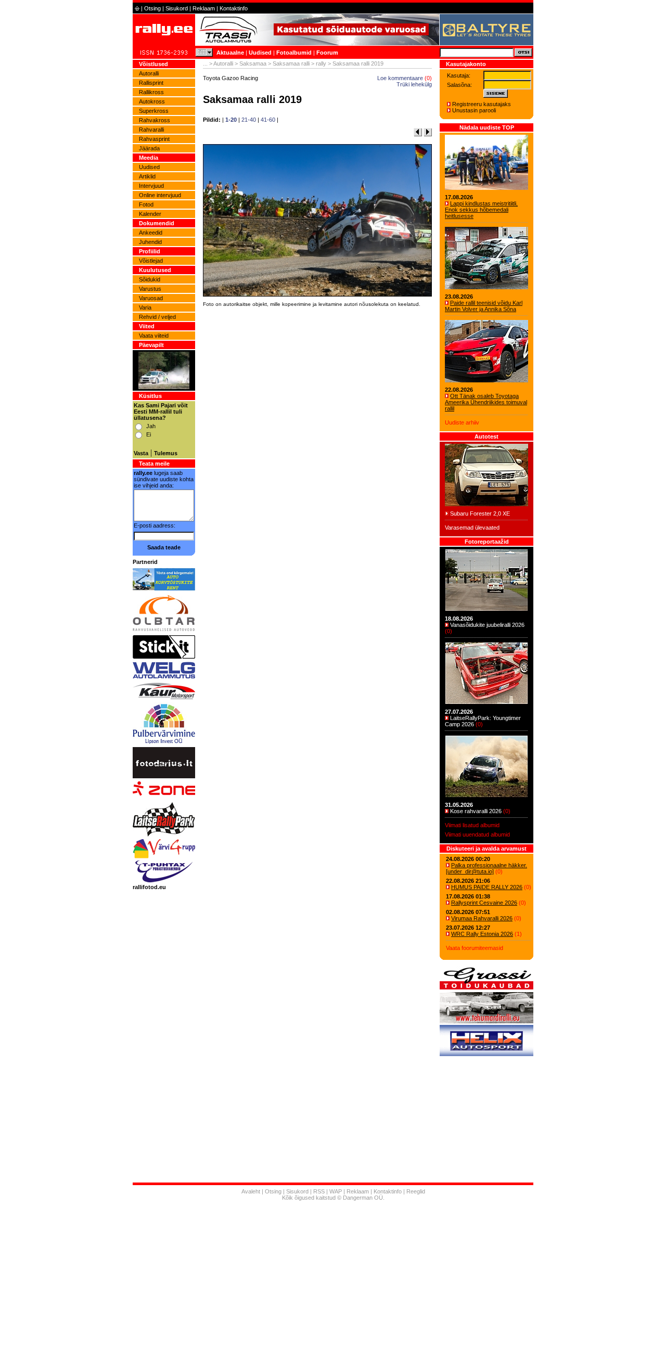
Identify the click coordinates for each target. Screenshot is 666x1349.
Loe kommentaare (400, 78)
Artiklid (147, 176)
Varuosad (151, 298)
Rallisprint (151, 83)
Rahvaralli (151, 129)
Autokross (152, 101)
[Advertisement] (317, 455)
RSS (319, 1191)
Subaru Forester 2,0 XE (480, 513)
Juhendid (150, 242)
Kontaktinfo (234, 8)
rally (321, 63)
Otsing (152, 8)
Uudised (260, 52)
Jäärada (149, 148)
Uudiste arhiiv (462, 422)
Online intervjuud (160, 195)
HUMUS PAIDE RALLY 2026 (486, 887)
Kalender (150, 214)
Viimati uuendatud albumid (477, 834)
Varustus (150, 289)
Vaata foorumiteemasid (474, 948)
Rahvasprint (154, 139)
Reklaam (204, 8)
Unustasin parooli (474, 110)
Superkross (154, 111)
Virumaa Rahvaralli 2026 (482, 918)
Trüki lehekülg (414, 84)
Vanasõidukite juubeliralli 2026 (487, 625)
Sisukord (176, 8)
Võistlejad (151, 261)
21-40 (248, 120)
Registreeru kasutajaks (481, 104)
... (205, 63)
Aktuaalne (230, 52)
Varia (145, 307)
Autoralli (149, 73)
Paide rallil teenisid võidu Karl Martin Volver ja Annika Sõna (483, 306)
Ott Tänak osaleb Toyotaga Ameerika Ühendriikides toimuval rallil (486, 402)
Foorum (327, 52)
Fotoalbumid (294, 52)
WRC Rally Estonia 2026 (482, 934)
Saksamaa (252, 63)
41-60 (268, 120)
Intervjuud (151, 186)
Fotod (146, 204)
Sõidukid (149, 279)
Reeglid (415, 1191)
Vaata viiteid (154, 335)
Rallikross (151, 92)
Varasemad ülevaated (472, 527)
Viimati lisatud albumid (472, 825)
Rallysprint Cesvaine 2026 (484, 903)
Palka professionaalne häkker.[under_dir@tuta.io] (486, 868)
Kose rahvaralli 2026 (476, 811)
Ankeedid (150, 232)
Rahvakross (154, 120)
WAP (335, 1191)
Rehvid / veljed (157, 317)
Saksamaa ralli (291, 63)
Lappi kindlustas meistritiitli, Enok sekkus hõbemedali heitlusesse (481, 209)
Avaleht (250, 1191)
